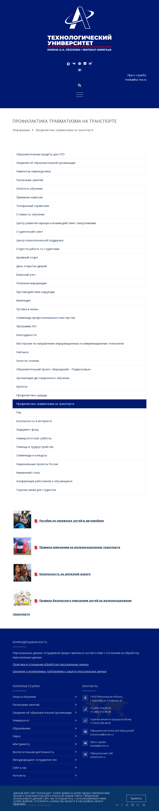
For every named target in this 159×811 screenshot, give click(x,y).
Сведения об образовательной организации (42, 712)
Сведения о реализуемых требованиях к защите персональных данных (59, 671)
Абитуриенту (21, 744)
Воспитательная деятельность (33, 752)
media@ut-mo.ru (135, 79)
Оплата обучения (24, 697)
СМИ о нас (20, 768)
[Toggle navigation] (79, 94)
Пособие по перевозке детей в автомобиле (71, 521)
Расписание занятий (26, 704)
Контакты (19, 775)
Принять (136, 798)
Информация (21, 130)
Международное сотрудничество (35, 760)
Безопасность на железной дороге (65, 574)
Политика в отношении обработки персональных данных (51, 664)
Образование (21, 728)
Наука (16, 736)
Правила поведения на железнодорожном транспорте (79, 547)
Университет (21, 720)
